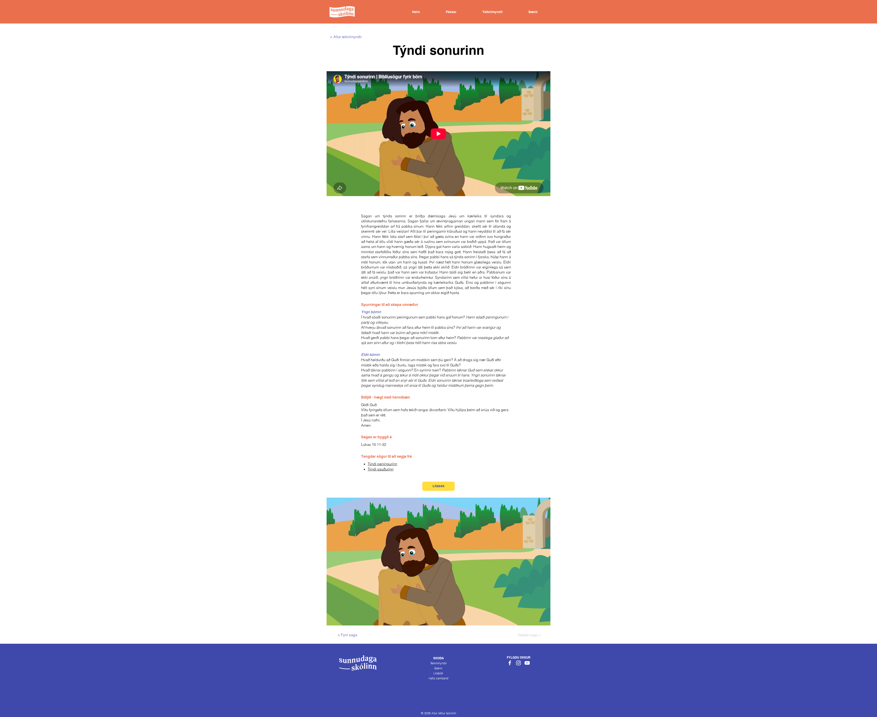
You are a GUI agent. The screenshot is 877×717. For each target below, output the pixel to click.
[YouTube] (527, 663)
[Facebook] (510, 663)
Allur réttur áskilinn (443, 713)
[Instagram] (518, 663)
